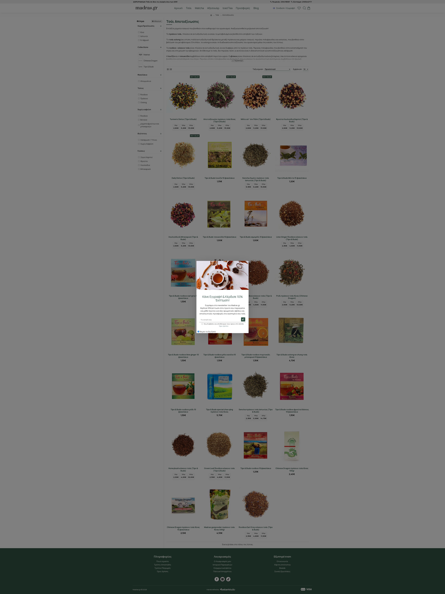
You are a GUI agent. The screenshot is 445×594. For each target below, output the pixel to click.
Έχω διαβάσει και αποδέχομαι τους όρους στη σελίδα (224, 325)
